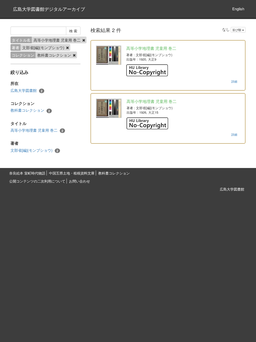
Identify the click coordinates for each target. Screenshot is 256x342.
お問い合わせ (79, 181)
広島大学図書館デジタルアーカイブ (49, 9)
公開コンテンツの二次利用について (37, 181)
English (238, 8)
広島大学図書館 (26, 90)
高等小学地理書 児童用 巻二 (36, 130)
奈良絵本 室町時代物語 (27, 173)
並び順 (237, 30)
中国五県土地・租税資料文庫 (71, 173)
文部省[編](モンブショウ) (34, 150)
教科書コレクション (30, 110)
